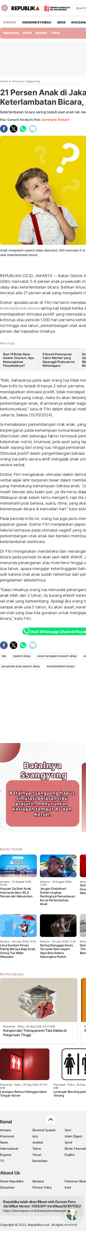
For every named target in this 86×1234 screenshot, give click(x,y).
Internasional (9, 1148)
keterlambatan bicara (20, 308)
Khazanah (7, 1136)
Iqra (35, 1136)
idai (4, 656)
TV (2, 1161)
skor (61, 22)
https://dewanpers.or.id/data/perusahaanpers (35, 1210)
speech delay (21, 656)
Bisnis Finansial (75, 1148)
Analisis (37, 1142)
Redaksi (38, 1181)
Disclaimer (7, 1187)
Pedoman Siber (75, 1181)
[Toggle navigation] (4, 7)
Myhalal (41, 32)
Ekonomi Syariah (36, 22)
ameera (9, 22)
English (70, 1154)
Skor (68, 1130)
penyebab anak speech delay (21, 666)
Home (4, 81)
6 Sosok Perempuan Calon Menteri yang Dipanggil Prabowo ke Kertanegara (59, 360)
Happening (11, 32)
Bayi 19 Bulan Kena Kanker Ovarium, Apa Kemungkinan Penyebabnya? (18, 360)
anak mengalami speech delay (57, 656)
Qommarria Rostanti (55, 119)
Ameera (17, 81)
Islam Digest (73, 1136)
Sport (68, 1142)
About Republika (11, 1181)
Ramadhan (39, 1161)
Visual (36, 1154)
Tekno (55, 32)
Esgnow (5, 1154)
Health (27, 32)
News (4, 1142)
